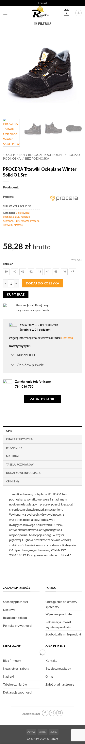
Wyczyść (76, 260)
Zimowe (18, 224)
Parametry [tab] (14, 447)
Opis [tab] (9, 430)
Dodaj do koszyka (42, 283)
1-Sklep (9, 154)
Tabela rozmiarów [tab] (20, 464)
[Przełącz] (13, 355)
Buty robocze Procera (27, 220)
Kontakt (42, 3)
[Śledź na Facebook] (45, 713)
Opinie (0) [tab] (12, 481)
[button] (5, 13)
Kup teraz (16, 294)
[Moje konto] (78, 13)
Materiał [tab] (12, 456)
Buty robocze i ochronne (41, 154)
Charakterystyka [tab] (19, 439)
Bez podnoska (37, 158)
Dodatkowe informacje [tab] (23, 472)
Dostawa (67, 338)
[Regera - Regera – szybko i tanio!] (41, 13)
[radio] (6, 272)
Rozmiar (8, 264)
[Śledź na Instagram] (52, 713)
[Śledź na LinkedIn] (59, 713)
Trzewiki (7, 224)
